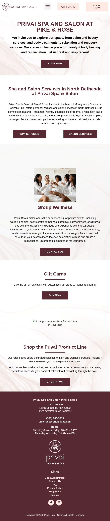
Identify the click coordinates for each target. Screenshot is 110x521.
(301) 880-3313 (55, 418)
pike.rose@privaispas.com (55, 421)
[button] (47, 6)
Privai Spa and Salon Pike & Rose (55, 399)
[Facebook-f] (51, 502)
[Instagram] (59, 502)
